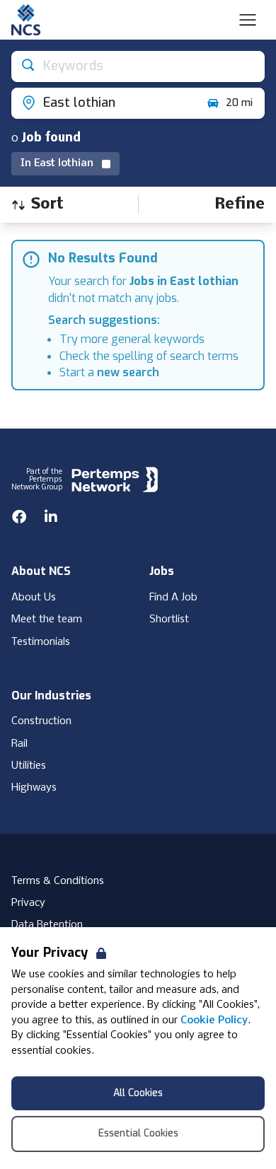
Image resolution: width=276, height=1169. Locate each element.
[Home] (25, 19)
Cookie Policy (214, 1020)
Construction (41, 721)
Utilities (28, 766)
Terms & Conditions (57, 881)
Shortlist (169, 619)
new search (128, 372)
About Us (33, 597)
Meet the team (46, 619)
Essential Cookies (138, 1133)
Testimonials (40, 642)
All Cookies (138, 1093)
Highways (34, 787)
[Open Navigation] (248, 20)
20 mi (239, 103)
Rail (19, 744)
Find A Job (173, 597)
